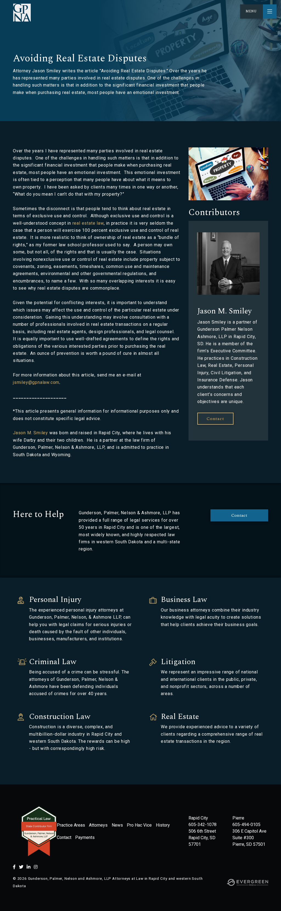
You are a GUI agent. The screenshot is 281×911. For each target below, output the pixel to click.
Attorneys (98, 825)
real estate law (88, 223)
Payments (85, 837)
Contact (239, 515)
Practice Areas (71, 825)
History (163, 825)
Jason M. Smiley (30, 432)
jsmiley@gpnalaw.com (36, 382)
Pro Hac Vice (139, 825)
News (117, 825)
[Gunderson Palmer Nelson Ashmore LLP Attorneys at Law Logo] (22, 12)
